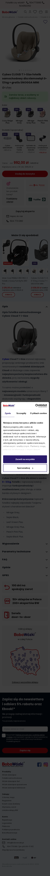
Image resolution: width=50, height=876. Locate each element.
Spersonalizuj (23, 468)
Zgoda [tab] (8, 413)
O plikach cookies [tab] (38, 413)
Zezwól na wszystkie (25, 459)
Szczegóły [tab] (21, 413)
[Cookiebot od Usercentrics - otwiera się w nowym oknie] (35, 406)
